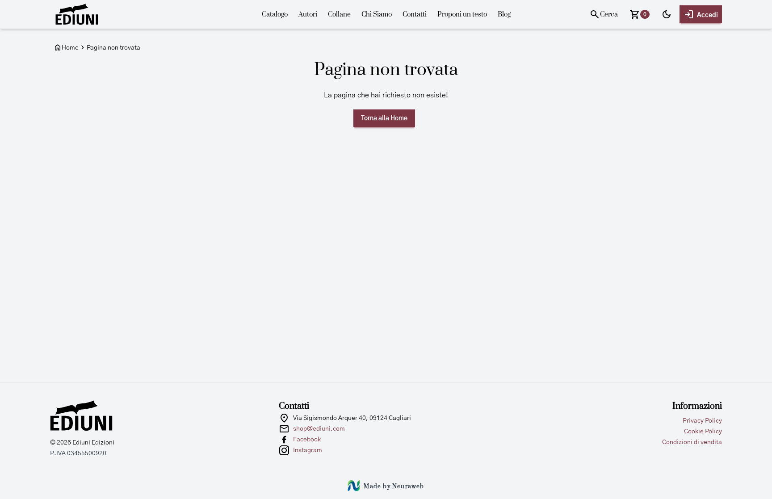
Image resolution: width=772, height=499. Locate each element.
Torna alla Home (384, 118)
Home (70, 48)
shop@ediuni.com (319, 429)
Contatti (415, 14)
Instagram (307, 450)
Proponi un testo (462, 14)
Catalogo (275, 14)
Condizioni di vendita (692, 442)
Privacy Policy (702, 421)
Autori (307, 14)
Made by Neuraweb (394, 486)
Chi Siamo (376, 14)
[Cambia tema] (666, 14)
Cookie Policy (703, 431)
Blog (504, 14)
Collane (339, 14)
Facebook (307, 439)
